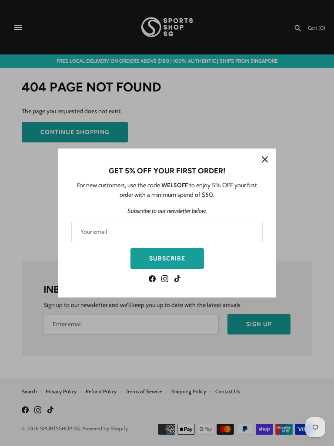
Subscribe (167, 258)
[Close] (264, 159)
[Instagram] (164, 280)
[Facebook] (152, 280)
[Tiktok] (177, 280)
